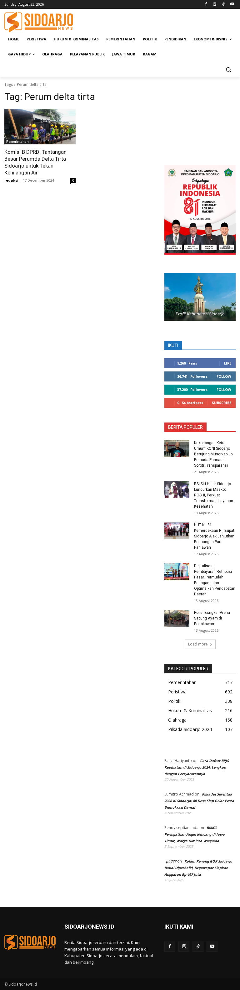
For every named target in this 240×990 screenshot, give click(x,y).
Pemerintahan (17, 141)
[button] (228, 69)
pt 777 (171, 861)
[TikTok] (223, 4)
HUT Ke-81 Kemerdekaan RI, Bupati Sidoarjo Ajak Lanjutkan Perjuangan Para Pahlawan (214, 536)
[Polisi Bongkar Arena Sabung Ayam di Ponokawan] (176, 618)
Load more (198, 644)
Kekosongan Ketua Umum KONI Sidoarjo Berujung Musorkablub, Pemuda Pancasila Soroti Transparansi (213, 454)
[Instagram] (214, 4)
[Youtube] (232, 4)
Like (227, 363)
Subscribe (221, 402)
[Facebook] (206, 4)
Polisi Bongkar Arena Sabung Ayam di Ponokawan (212, 618)
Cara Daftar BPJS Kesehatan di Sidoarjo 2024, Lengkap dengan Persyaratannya (196, 767)
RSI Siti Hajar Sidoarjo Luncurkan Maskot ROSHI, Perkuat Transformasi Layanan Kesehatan (213, 495)
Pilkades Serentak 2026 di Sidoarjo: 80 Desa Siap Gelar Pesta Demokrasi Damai (199, 801)
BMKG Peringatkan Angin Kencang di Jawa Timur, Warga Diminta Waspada (194, 834)
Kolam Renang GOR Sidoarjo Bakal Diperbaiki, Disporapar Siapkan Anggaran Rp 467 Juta (198, 868)
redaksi (11, 180)
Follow (224, 376)
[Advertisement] (162, 21)
